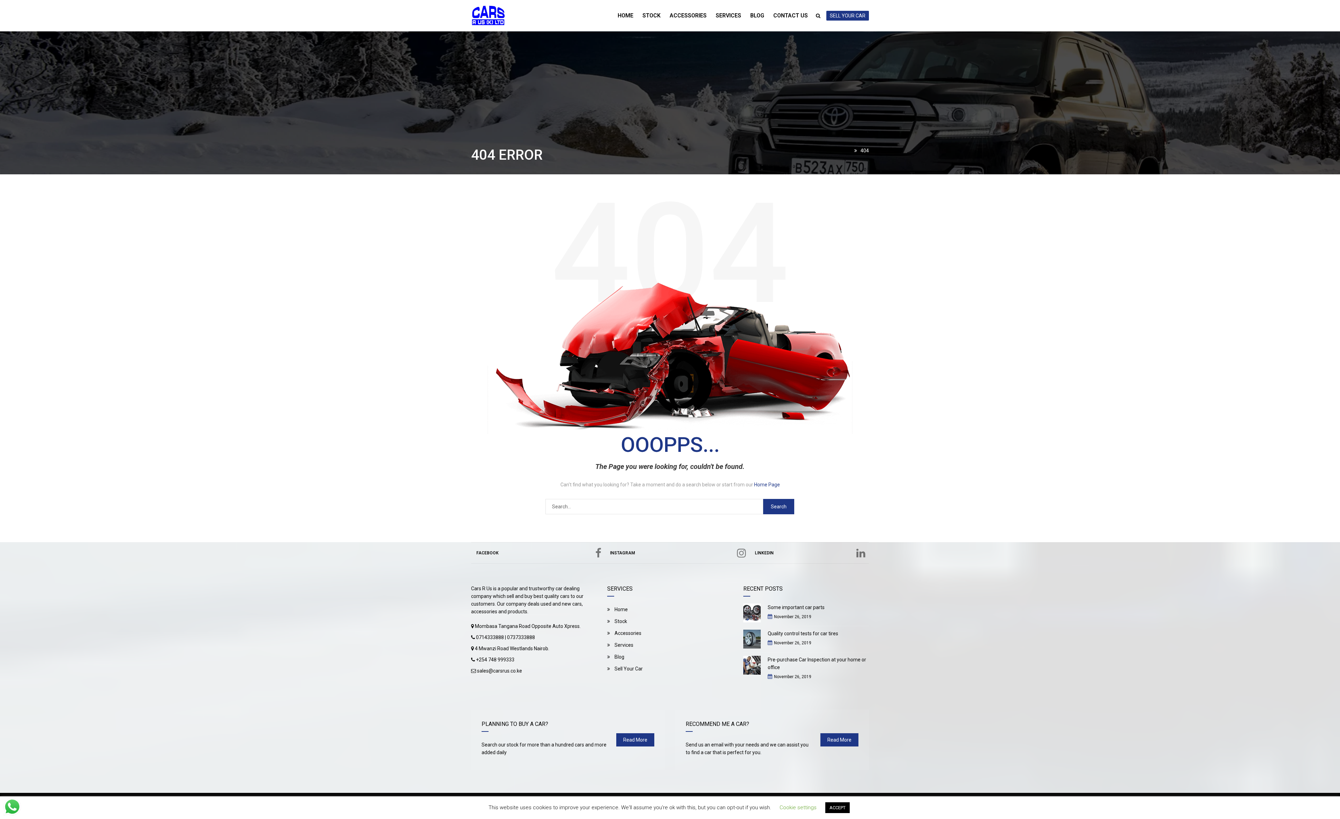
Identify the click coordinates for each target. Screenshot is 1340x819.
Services (728, 15)
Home (625, 15)
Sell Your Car (628, 669)
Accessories (688, 15)
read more (635, 740)
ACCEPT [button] (837, 807)
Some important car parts (796, 607)
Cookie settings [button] (798, 807)
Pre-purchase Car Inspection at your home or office (817, 663)
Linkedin (764, 553)
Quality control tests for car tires (803, 633)
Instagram (622, 553)
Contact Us (790, 15)
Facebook (487, 553)
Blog (757, 15)
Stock (651, 15)
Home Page (767, 484)
